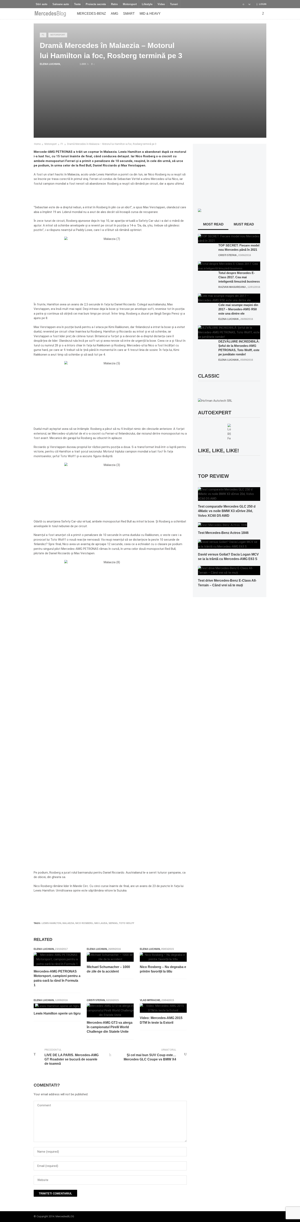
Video (161, 4)
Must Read (244, 224)
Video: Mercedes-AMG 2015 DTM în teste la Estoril (161, 1020)
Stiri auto (41, 4)
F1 (43, 35)
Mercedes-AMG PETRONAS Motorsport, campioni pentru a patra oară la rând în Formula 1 (57, 978)
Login (262, 4)
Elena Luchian (50, 64)
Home (37, 144)
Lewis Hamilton (51, 923)
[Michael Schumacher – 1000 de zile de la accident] (110, 957)
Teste (77, 4)
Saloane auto (60, 4)
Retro (114, 4)
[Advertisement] (108, 906)
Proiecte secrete (96, 4)
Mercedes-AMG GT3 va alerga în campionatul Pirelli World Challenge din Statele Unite (109, 1027)
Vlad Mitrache (150, 1000)
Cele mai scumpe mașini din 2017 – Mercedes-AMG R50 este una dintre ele (238, 309)
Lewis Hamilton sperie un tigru (57, 1013)
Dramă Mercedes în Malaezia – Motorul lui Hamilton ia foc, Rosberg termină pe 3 (111, 144)
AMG (114, 13)
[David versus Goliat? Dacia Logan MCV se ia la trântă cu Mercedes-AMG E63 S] (229, 544)
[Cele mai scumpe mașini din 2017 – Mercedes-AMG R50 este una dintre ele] (229, 298)
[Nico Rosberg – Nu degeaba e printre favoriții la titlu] (163, 957)
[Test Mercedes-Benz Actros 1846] (222, 525)
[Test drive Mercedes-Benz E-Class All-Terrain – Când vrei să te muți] (229, 570)
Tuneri (174, 4)
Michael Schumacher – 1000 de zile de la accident (108, 969)
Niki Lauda (100, 923)
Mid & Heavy (150, 13)
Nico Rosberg (84, 923)
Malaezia (68, 923)
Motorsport (130, 4)
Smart (129, 13)
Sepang (113, 923)
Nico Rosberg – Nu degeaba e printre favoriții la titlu (163, 969)
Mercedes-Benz (91, 13)
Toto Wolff (126, 923)
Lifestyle (147, 4)
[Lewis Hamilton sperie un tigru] (57, 1006)
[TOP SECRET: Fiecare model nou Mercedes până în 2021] (229, 238)
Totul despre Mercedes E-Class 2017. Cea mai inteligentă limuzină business (239, 277)
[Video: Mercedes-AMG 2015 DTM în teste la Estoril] (163, 1008)
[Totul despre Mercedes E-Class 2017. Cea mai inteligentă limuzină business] (229, 266)
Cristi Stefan (96, 1000)
